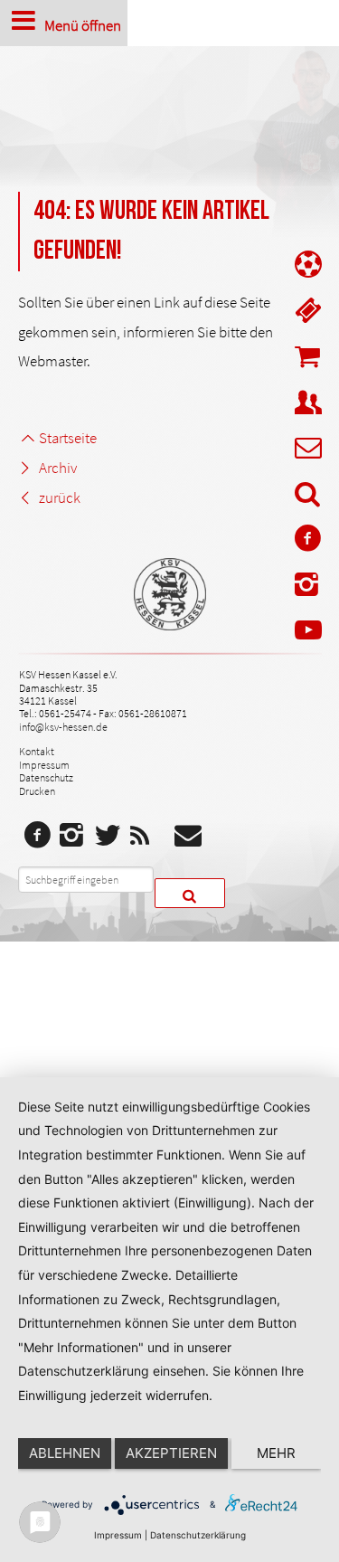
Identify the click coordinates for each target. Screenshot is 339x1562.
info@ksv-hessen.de (63, 727)
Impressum (44, 765)
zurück (59, 497)
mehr (276, 1453)
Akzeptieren (171, 1453)
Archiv (57, 468)
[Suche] (308, 497)
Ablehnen (64, 1453)
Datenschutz (46, 777)
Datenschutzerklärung (198, 1534)
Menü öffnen (82, 24)
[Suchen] (190, 893)
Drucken (37, 791)
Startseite (67, 438)
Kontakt (36, 751)
